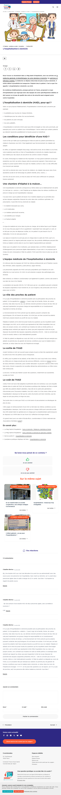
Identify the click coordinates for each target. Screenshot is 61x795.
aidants (22, 301)
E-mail (24, 707)
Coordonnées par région (9, 763)
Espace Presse (26, 2)
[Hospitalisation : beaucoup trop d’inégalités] (45, 499)
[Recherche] (52, 7)
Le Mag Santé (11, 11)
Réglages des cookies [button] (30, 791)
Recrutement (35, 756)
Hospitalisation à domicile (24, 436)
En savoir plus (21, 780)
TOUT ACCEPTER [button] (7, 791)
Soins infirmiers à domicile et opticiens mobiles (36, 432)
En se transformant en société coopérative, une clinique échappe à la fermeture (17, 504)
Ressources (35, 760)
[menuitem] (26, 2)
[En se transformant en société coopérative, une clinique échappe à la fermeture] (17, 499)
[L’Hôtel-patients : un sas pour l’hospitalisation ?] (17, 530)
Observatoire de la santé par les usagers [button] (19, 741)
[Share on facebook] (5, 69)
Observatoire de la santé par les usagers (43, 762)
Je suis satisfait (27, 463)
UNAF (20, 421)
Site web (44, 707)
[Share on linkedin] (14, 69)
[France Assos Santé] (7, 7)
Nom (5, 707)
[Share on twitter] (10, 69)
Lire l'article (22, 510)
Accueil (4, 11)
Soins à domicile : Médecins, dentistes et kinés (36, 429)
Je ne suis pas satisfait (27, 473)
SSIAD (49, 361)
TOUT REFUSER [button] (19, 791)
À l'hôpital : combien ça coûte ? (22, 11)
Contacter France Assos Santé (11, 761)
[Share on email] (18, 69)
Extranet (36, 2)
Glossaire (34, 764)
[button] (57, 7)
